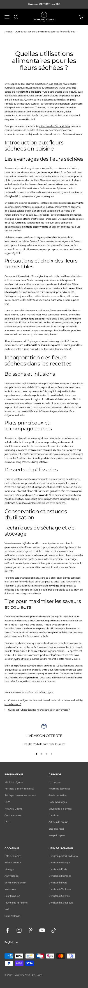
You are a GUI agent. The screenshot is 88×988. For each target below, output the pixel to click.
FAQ (7, 822)
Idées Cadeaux (13, 862)
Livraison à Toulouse (60, 889)
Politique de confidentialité (19, 788)
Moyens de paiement (60, 808)
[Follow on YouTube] (42, 930)
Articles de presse (58, 822)
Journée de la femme (16, 902)
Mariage (9, 869)
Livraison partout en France (64, 856)
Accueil (8, 31)
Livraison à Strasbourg (61, 902)
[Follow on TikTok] (54, 930)
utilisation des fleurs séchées (54, 126)
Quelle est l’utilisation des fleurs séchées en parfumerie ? (39, 709)
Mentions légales (14, 782)
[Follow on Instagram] (19, 930)
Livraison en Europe (59, 862)
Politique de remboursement (20, 795)
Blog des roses (56, 828)
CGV (7, 801)
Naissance (10, 889)
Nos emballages (58, 801)
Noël (7, 909)
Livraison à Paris (58, 869)
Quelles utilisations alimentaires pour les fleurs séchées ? (45, 31)
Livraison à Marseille (60, 875)
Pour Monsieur (12, 895)
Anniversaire (11, 875)
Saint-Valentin (12, 915)
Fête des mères (13, 856)
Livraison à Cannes (59, 895)
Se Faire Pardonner (15, 882)
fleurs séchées (54, 83)
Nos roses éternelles (59, 788)
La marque (55, 782)
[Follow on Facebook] (8, 930)
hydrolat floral (21, 658)
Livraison (53, 815)
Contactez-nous (13, 815)
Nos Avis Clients (13, 808)
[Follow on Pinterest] (31, 930)
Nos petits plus (57, 835)
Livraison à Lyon (57, 882)
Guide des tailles (58, 795)
